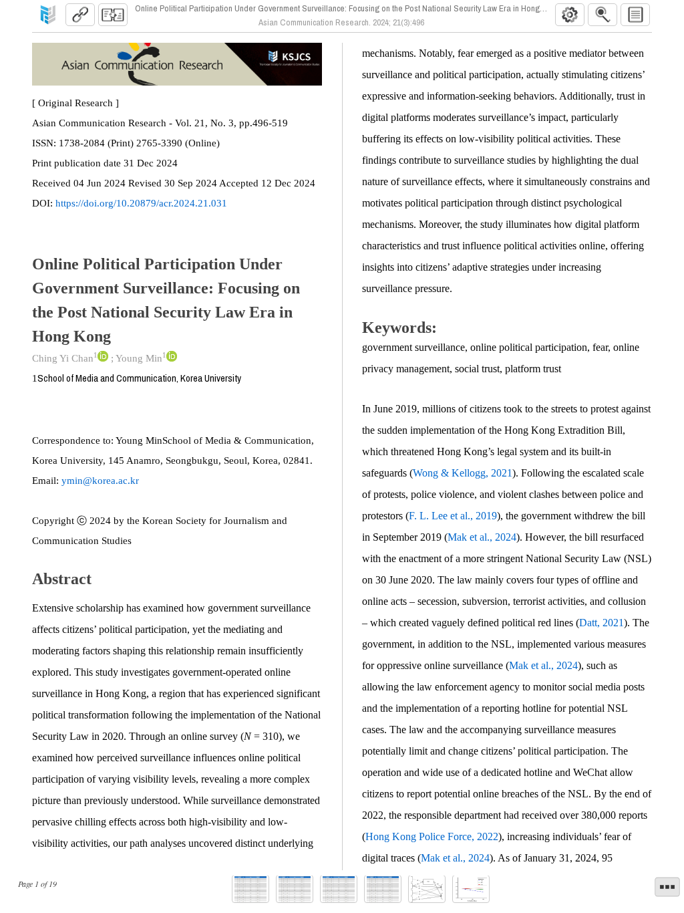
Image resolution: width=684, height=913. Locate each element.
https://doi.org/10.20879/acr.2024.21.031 (141, 203)
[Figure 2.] (471, 889)
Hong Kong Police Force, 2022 (431, 836)
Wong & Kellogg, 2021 (462, 473)
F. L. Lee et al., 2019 (453, 515)
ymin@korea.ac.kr (100, 480)
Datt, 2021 (601, 622)
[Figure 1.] (427, 889)
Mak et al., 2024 (482, 537)
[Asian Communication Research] (48, 14)
